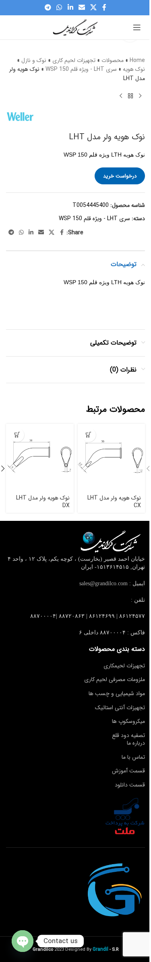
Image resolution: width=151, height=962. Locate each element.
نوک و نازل (33, 60)
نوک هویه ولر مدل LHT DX (43, 501)
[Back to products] (130, 96)
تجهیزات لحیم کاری (73, 60)
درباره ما (136, 743)
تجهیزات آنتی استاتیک (120, 707)
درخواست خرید (120, 176)
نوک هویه (134, 69)
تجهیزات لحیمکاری (124, 665)
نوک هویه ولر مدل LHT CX (114, 501)
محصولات (112, 60)
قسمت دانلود (130, 784)
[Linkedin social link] (70, 7)
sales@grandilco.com (103, 583)
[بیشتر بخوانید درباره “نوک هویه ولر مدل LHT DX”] (17, 435)
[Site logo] (76, 27)
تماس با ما (133, 757)
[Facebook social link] (104, 7)
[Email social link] (81, 7)
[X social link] (93, 7)
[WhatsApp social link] (59, 7)
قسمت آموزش (128, 770)
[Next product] (121, 96)
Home (137, 60)
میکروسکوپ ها (128, 721)
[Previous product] (140, 96)
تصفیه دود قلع (128, 735)
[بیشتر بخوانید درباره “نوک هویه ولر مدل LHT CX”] (89, 435)
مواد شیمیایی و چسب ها (117, 693)
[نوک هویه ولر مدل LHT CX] (111, 457)
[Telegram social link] (48, 7)
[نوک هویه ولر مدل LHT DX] (40, 457)
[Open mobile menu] (137, 27)
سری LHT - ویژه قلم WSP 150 (81, 69)
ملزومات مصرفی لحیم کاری (114, 679)
